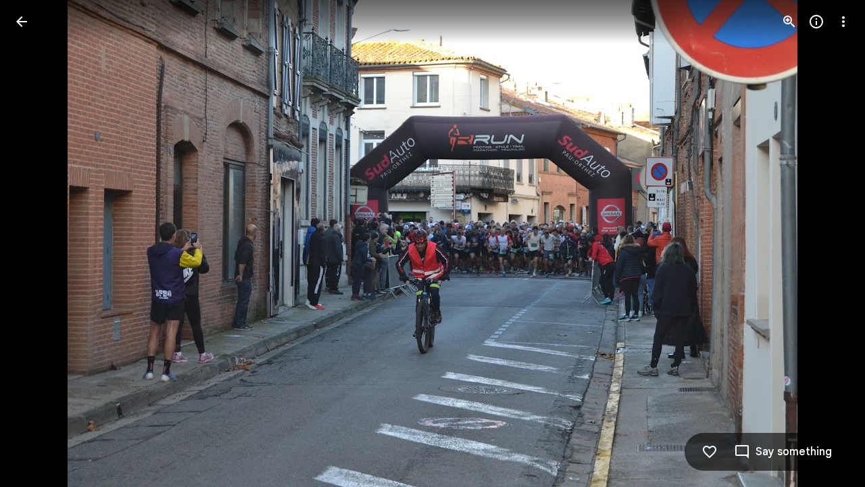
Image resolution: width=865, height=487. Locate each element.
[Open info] (816, 21)
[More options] (843, 21)
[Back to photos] (21, 21)
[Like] (709, 452)
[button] (38, 243)
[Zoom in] (789, 21)
